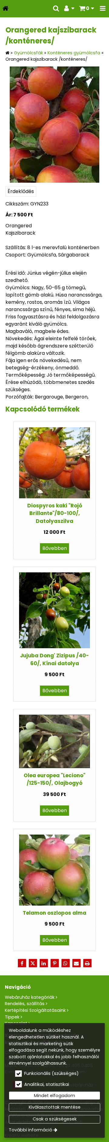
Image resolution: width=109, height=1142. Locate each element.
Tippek (12, 1017)
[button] (102, 8)
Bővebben (54, 548)
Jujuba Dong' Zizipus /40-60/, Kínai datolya (54, 659)
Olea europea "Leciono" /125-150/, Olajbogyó (54, 779)
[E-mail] (76, 963)
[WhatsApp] (65, 963)
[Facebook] (22, 963)
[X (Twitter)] (33, 963)
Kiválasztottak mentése (55, 1107)
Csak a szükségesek (55, 1119)
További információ (30, 1130)
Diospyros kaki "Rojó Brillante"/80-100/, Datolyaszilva (54, 513)
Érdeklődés (21, 191)
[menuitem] (5, 8)
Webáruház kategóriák (29, 997)
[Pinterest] (54, 963)
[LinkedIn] (43, 963)
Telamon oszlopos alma (54, 913)
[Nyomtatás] (87, 963)
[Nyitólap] (5, 8)
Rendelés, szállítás (25, 1004)
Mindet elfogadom (54, 1096)
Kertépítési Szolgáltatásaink (35, 1010)
